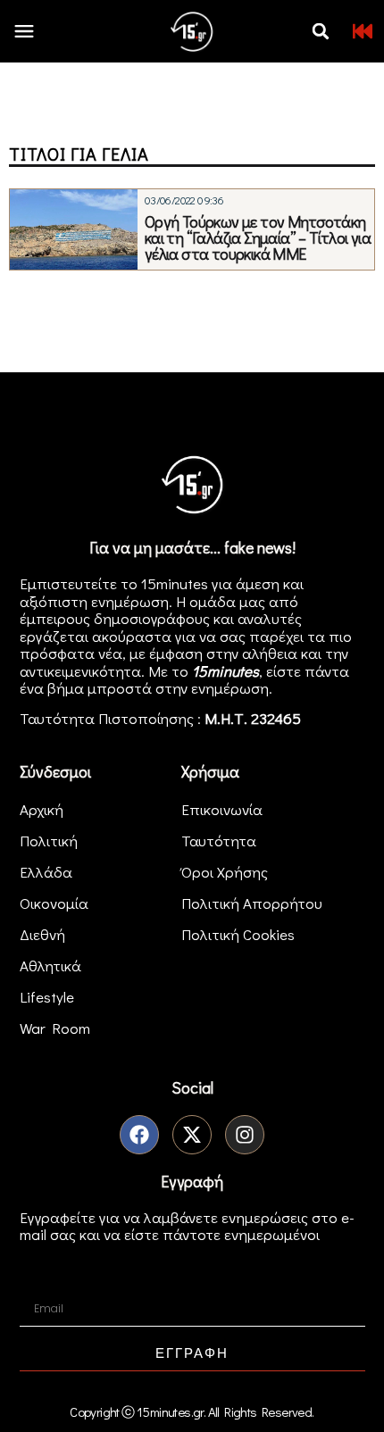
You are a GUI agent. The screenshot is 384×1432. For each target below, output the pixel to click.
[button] (320, 31)
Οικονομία (54, 903)
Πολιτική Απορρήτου (251, 903)
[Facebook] (139, 1134)
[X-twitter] (192, 1134)
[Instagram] (244, 1134)
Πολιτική (49, 840)
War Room (55, 1028)
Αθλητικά (50, 965)
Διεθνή (42, 934)
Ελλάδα (46, 872)
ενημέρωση (230, 688)
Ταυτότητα (218, 840)
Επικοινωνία (222, 809)
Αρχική (41, 809)
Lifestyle (47, 997)
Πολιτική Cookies (238, 934)
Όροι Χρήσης (224, 872)
